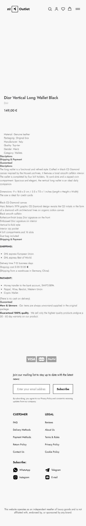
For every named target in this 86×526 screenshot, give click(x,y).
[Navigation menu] (78, 9)
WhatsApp (24, 470)
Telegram (56, 470)
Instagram (24, 477)
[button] (50, 9)
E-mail (54, 477)
